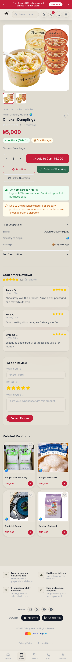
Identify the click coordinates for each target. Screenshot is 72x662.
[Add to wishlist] (30, 446)
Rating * (11, 382)
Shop (13, 109)
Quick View (20, 465)
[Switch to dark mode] (44, 14)
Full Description (12, 254)
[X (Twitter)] (37, 609)
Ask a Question (21, 178)
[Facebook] (51, 609)
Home (5, 109)
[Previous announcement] (3, 4)
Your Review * (15, 395)
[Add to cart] (30, 483)
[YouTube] (44, 609)
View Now (55, 4)
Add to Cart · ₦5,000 (50, 159)
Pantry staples (26, 109)
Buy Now (21, 169)
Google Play (54, 617)
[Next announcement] (62, 4)
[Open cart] (59, 14)
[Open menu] (66, 14)
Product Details (12, 224)
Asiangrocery (30, 628)
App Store (33, 617)
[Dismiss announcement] (68, 4)
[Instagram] (30, 609)
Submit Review (20, 418)
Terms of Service (45, 643)
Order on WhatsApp (55, 169)
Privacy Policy (25, 643)
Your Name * (13, 369)
